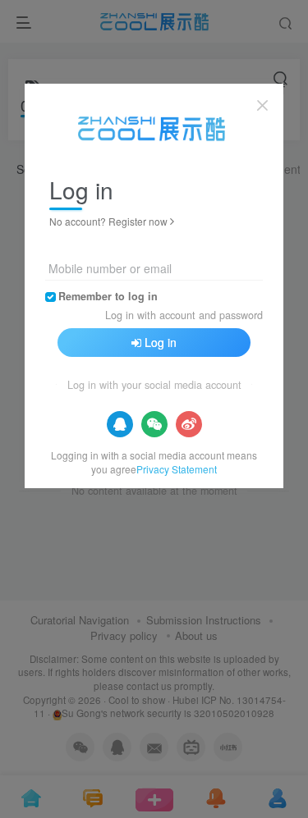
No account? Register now (108, 221)
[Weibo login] (189, 424)
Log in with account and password (184, 315)
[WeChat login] (154, 424)
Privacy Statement (176, 469)
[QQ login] (120, 424)
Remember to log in (108, 296)
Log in (161, 342)
